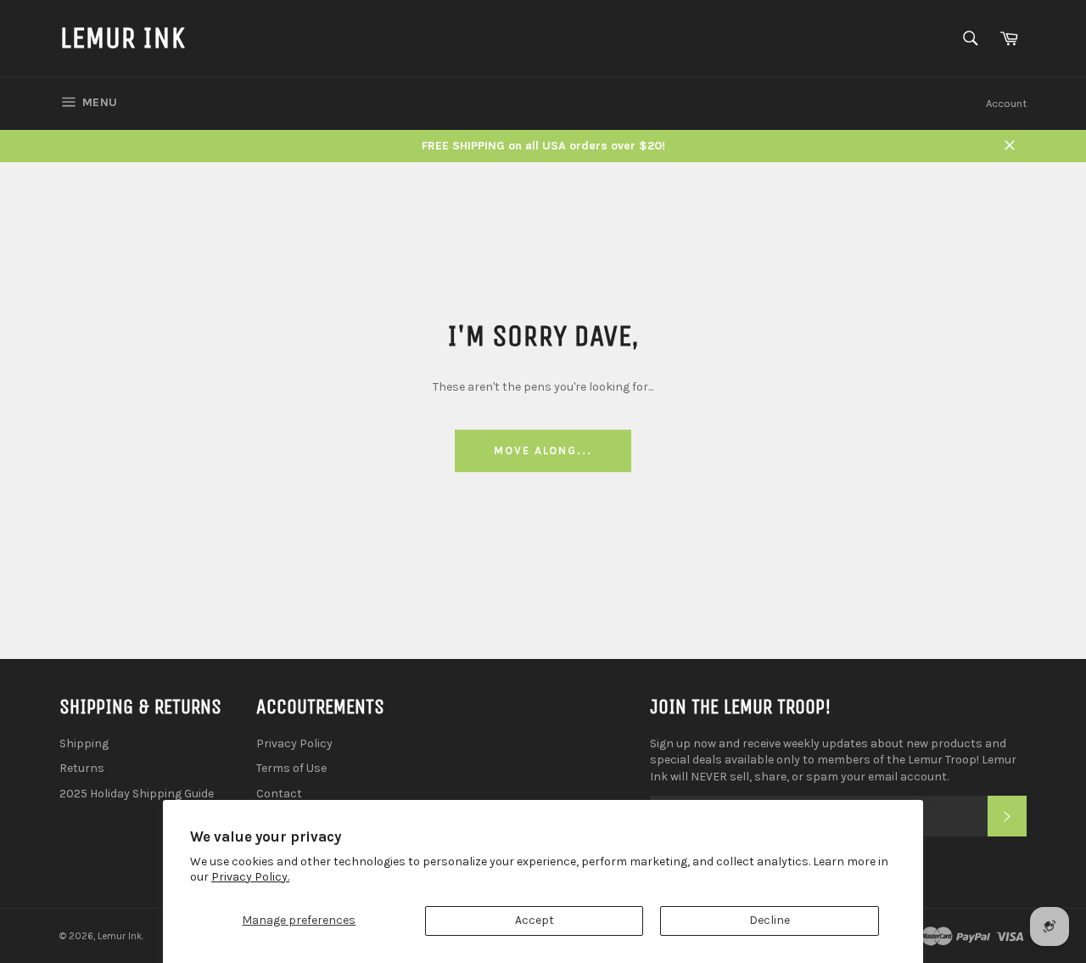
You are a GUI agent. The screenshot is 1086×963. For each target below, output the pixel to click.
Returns (81, 768)
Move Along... (543, 450)
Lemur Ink (122, 38)
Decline (769, 920)
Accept (534, 920)
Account (1006, 103)
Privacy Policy (294, 743)
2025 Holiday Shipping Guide (136, 793)
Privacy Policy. (250, 877)
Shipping (84, 743)
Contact (279, 793)
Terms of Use (291, 768)
